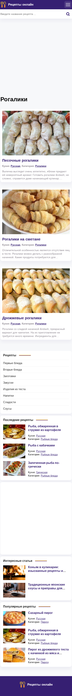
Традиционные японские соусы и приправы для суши (46, 588)
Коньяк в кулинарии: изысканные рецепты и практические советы (45, 571)
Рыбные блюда (49, 439)
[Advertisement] (36, 58)
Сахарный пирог (40, 612)
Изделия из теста (14, 389)
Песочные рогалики (20, 160)
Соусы (7, 408)
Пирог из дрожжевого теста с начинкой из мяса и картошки (48, 653)
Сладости (9, 402)
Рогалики (40, 166)
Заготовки (9, 376)
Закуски (8, 382)
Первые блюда (12, 363)
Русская (15, 166)
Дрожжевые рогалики (22, 318)
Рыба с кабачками (41, 445)
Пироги (45, 622)
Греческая (41, 472)
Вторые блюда (12, 369)
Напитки (8, 395)
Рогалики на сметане (21, 239)
